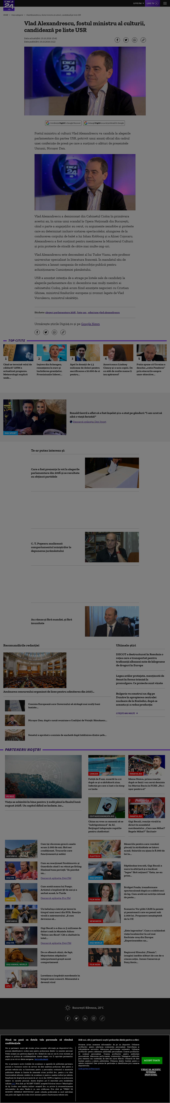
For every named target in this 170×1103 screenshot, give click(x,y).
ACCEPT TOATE (152, 1060)
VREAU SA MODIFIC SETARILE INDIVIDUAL (151, 1072)
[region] (85, 1069)
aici (13, 1083)
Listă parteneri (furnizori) (88, 1069)
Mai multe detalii (41, 1059)
